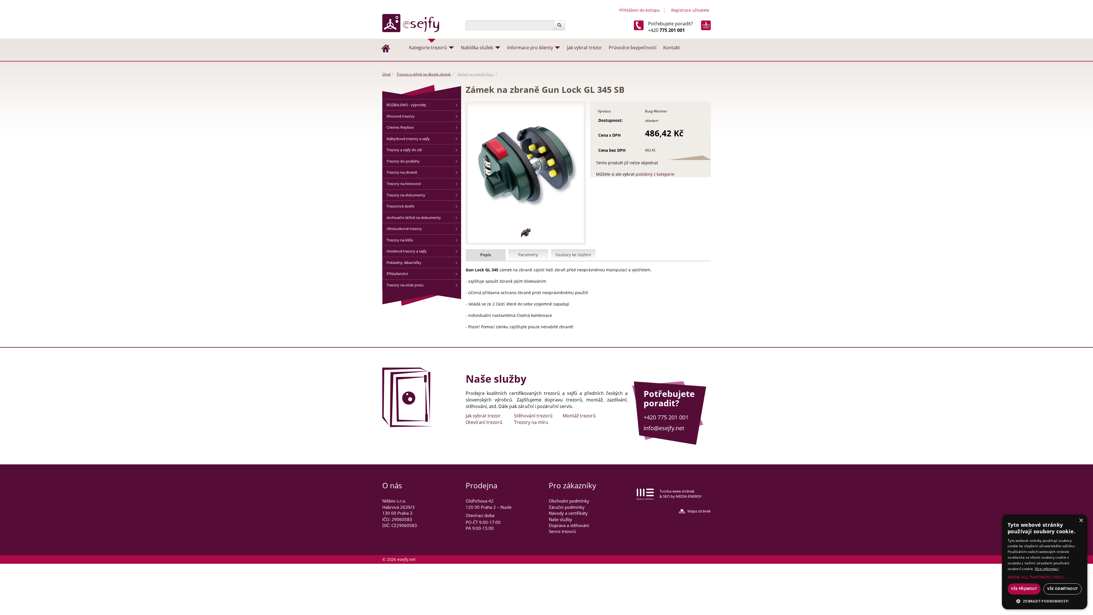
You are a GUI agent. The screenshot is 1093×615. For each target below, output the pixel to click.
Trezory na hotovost (404, 183)
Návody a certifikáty (568, 513)
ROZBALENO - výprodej (406, 104)
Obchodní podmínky (569, 501)
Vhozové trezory (400, 116)
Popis (485, 254)
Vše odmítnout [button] (1062, 588)
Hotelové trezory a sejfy (407, 251)
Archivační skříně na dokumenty (414, 217)
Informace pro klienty (530, 47)
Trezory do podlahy (403, 161)
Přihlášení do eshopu (639, 10)
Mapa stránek (699, 511)
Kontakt (671, 47)
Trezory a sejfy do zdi (404, 149)
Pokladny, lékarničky (404, 262)
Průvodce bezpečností (632, 47)
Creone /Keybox (400, 127)
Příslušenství (397, 273)
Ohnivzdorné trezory (404, 228)
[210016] (525, 232)
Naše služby (560, 519)
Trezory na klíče (400, 240)
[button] (1045, 577)
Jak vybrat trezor (584, 47)
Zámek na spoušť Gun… (475, 74)
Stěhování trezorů (533, 416)
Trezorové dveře (400, 206)
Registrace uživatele (690, 10)
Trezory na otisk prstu (405, 285)
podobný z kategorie (655, 174)
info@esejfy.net (664, 428)
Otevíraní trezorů (484, 422)
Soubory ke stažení (573, 254)
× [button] (1081, 520)
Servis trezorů (562, 531)
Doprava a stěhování (569, 525)
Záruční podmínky (567, 507)
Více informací (1047, 568)
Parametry (528, 254)
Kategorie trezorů (428, 47)
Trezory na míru (531, 422)
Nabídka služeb (477, 47)
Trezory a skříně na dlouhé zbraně (423, 74)
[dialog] (1044, 561)
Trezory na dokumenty (406, 195)
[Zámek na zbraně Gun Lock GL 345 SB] (526, 164)
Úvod (386, 74)
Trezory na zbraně (402, 172)
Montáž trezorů (579, 416)
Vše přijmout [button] (1024, 588)
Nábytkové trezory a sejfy (408, 138)
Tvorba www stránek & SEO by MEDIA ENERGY (681, 494)
